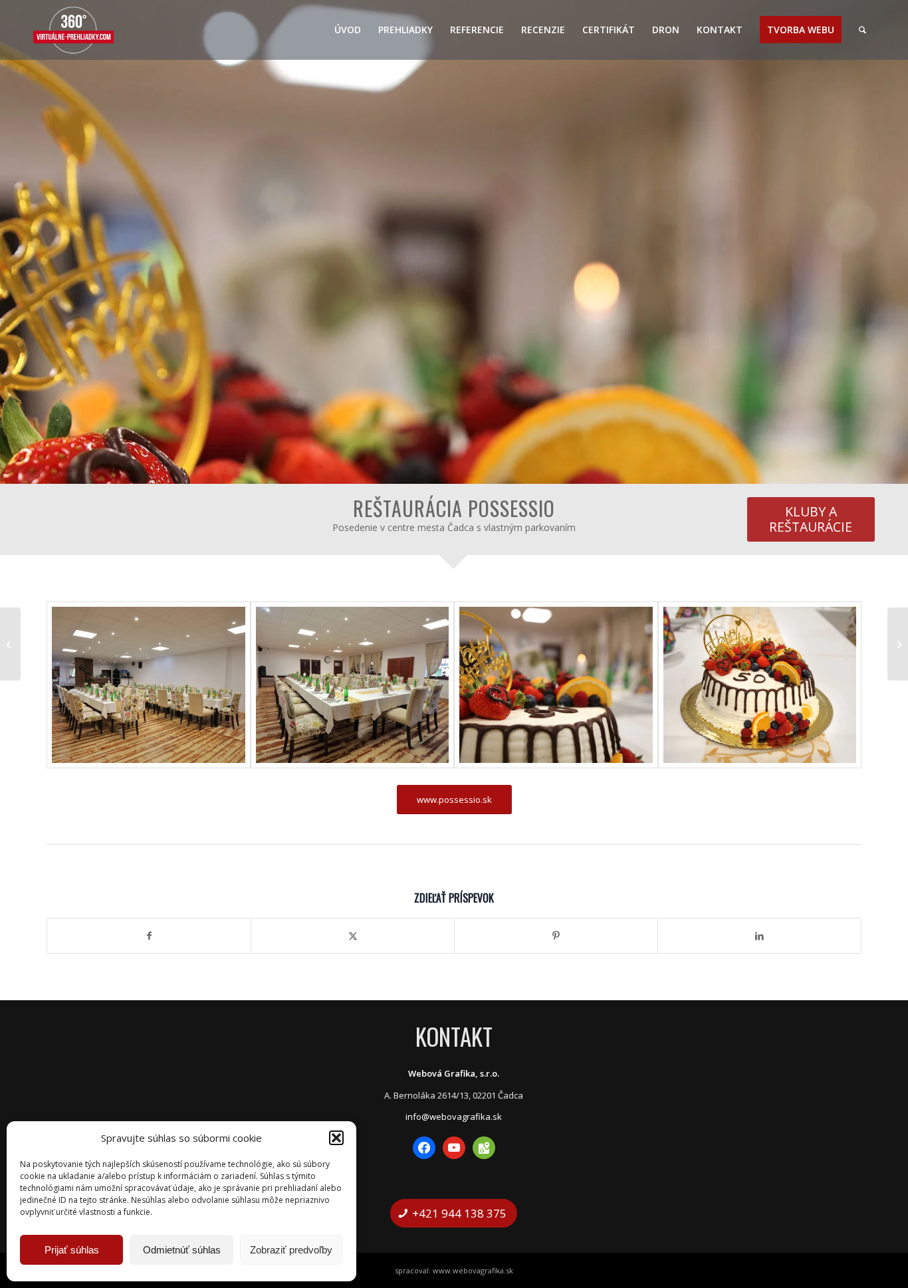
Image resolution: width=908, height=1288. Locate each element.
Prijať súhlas (72, 1249)
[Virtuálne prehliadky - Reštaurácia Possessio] (149, 684)
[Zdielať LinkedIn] (759, 935)
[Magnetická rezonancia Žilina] (897, 644)
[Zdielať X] (352, 935)
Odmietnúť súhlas (182, 1249)
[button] (336, 1137)
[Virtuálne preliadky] (73, 30)
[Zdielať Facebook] (149, 935)
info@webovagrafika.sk (453, 1117)
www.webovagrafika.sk (473, 1270)
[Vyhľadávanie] (862, 30)
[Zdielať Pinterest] (556, 935)
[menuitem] (348, 30)
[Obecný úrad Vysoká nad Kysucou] (10, 644)
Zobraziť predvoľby (291, 1249)
